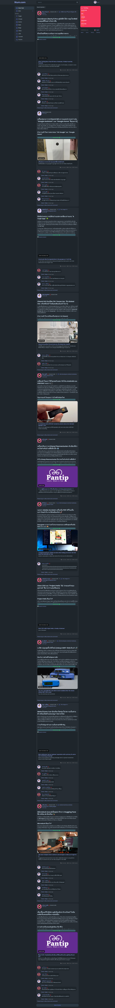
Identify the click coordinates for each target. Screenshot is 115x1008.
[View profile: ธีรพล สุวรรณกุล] (38, 199)
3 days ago (44, 807)
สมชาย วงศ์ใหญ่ (45, 284)
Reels (19, 25)
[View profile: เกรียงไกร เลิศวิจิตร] (38, 787)
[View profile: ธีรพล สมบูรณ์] (38, 94)
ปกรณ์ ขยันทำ (45, 87)
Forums (20, 39)
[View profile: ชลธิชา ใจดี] (38, 363)
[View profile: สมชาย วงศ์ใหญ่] (38, 284)
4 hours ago (44, 113)
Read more (55, 37)
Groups (20, 19)
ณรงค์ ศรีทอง (45, 74)
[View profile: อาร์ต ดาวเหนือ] (39, 907)
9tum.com (19, 2)
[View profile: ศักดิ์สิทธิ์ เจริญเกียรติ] (38, 981)
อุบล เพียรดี (44, 641)
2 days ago (44, 643)
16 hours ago (44, 295)
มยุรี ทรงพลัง (44, 439)
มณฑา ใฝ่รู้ (44, 974)
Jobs (19, 33)
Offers (20, 30)
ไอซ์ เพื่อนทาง (45, 887)
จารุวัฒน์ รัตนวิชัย (46, 995)
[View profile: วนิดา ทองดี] (38, 185)
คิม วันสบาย (44, 171)
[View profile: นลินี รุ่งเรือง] (39, 806)
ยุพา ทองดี (44, 988)
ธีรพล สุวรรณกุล (45, 198)
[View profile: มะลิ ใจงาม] (38, 967)
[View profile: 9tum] (39, 113)
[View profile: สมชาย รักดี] (38, 874)
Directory (98, 32)
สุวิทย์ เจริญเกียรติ (45, 294)
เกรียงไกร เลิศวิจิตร (46, 787)
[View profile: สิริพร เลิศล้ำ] (39, 375)
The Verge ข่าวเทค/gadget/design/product (54, 210)
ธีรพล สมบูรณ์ (45, 94)
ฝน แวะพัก (44, 101)
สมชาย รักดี (44, 874)
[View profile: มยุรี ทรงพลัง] (39, 441)
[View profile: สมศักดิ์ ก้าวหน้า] (38, 780)
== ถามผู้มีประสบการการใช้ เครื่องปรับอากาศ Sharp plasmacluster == (56, 489)
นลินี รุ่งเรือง (44, 805)
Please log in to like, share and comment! (47, 108)
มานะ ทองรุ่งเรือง (45, 277)
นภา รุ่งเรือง (44, 773)
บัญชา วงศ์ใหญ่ (45, 704)
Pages (20, 16)
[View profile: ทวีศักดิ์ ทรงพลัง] (38, 867)
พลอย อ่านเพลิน (45, 563)
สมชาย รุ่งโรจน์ (45, 894)
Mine (19, 11)
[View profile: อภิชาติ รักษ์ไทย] (38, 178)
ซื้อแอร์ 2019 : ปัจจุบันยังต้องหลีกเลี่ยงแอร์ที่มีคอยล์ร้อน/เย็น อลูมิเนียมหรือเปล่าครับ (56, 955)
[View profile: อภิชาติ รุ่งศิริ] (38, 766)
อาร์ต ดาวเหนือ (45, 905)
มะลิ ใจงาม (44, 967)
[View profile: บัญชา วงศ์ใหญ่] (39, 706)
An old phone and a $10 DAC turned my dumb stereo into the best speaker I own (56, 424)
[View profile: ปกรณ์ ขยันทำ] (38, 88)
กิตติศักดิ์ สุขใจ (45, 209)
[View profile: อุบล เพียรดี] (39, 642)
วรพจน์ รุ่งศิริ (44, 192)
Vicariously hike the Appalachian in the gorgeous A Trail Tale (54, 259)
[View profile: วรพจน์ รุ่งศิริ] (38, 192)
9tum (43, 112)
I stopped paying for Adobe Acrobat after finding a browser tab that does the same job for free (57, 553)
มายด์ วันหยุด (45, 270)
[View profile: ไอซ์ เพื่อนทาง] (38, 887)
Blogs (19, 28)
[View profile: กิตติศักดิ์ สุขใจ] (39, 211)
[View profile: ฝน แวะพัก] (38, 101)
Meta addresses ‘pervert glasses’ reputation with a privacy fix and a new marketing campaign (57, 755)
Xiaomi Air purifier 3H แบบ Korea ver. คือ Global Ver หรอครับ (54, 344)
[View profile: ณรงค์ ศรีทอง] (38, 74)
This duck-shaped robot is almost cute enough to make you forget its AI (57, 855)
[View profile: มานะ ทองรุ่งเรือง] (38, 277)
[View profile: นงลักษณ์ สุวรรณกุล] (39, 580)
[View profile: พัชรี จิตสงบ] (39, 504)
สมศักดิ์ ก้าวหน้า (45, 780)
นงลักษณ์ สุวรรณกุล (46, 578)
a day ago (44, 440)
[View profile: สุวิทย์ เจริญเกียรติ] (39, 296)
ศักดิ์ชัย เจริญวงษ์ (45, 80)
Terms (87, 32)
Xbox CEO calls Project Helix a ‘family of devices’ (51, 628)
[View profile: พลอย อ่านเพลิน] (38, 563)
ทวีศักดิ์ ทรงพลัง (45, 867)
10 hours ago (44, 212)
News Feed (21, 8)
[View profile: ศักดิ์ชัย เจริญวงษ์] (38, 81)
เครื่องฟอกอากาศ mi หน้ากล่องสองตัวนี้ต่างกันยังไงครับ (51, 162)
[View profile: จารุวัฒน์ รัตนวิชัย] (38, 995)
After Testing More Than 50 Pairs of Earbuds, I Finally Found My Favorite (55, 62)
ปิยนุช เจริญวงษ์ (45, 12)
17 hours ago (44, 377)
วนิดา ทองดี (44, 185)
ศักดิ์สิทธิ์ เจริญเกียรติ (46, 981)
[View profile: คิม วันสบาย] (38, 171)
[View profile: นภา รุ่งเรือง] (38, 773)
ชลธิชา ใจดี (44, 363)
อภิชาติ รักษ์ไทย (45, 178)
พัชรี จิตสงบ (44, 503)
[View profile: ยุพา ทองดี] (38, 988)
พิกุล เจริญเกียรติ (45, 794)
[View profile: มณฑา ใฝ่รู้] (38, 974)
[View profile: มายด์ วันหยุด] (38, 270)
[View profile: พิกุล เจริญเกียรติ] (38, 794)
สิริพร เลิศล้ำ (44, 374)
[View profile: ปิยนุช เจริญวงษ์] (39, 13)
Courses (20, 36)
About (82, 32)
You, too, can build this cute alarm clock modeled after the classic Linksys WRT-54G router (56, 691)
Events (20, 22)
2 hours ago (44, 14)
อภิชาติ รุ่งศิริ (44, 766)
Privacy (92, 32)
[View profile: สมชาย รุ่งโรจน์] (38, 894)
